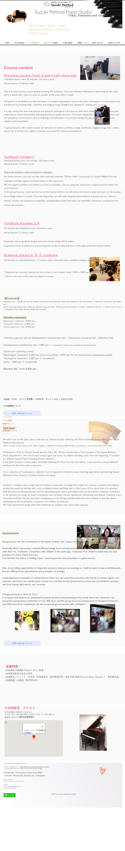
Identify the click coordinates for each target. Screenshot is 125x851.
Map (41, 768)
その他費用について (12, 406)
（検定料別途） (31, 680)
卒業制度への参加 (15, 680)
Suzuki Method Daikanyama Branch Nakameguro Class (34, 766)
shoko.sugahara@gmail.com (14, 786)
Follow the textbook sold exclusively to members (28, 172)
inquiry (6, 784)
